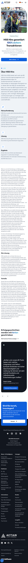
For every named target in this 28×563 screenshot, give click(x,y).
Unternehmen (4, 497)
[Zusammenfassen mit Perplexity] (16, 433)
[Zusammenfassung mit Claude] (20, 433)
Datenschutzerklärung (6, 553)
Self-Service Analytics (20, 471)
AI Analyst (3, 465)
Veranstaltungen (5, 502)
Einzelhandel (18, 466)
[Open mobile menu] (25, 2)
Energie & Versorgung (20, 457)
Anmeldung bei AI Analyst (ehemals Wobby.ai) (19, 514)
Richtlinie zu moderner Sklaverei (19, 550)
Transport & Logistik (20, 469)
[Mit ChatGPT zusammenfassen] (11, 433)
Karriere (3, 516)
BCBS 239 (17, 482)
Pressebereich (4, 511)
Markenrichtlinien (18, 553)
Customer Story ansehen (11, 388)
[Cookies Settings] (2, 560)
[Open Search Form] (16, 2)
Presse (2, 513)
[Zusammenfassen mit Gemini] (7, 433)
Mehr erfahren (12, 59)
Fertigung (17, 464)
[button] (2, 396)
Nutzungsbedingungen (6, 549)
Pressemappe (4, 508)
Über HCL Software (6, 500)
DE (22, 2)
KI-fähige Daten (19, 479)
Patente (2, 555)
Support (17, 497)
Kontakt (13, 421)
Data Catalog (4, 478)
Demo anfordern (19, 522)
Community (18, 500)
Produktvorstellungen (20, 527)
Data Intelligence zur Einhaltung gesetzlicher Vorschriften (21, 475)
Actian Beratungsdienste (14, 443)
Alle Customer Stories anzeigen (9, 338)
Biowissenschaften (19, 461)
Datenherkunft (4, 485)
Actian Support (14, 441)
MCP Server (4, 474)
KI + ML (3, 471)
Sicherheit (17, 555)
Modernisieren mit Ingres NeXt (14, 445)
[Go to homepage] (6, 2)
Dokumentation (19, 502)
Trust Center (4, 521)
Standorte (3, 518)
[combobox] (21, 2)
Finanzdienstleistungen (21, 459)
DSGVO (17, 484)
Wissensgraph (4, 476)
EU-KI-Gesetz (18, 487)
